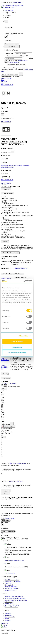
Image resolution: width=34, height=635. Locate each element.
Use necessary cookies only (17, 352)
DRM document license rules (18, 463)
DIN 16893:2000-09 (7, 85)
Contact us (8, 583)
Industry (5, 374)
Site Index (8, 620)
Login (6, 62)
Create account (9, 518)
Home (2, 80)
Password (19, 58)
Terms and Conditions (11, 607)
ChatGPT (5, 383)
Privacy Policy (9, 603)
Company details (10, 617)
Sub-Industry (6, 378)
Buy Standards (9, 10)
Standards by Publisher (11, 588)
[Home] (7, 7)
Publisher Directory (10, 590)
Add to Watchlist (6, 121)
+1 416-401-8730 (17, 2)
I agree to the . (12, 481)
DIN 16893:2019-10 (7, 180)
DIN (2, 83)
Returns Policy (9, 602)
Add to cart (7, 189)
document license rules (16, 481)
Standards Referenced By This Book (13, 274)
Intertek (7, 618)
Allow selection (17, 347)
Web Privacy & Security (12, 605)
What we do (8, 615)
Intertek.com (19, 5)
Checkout (6, 494)
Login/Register (11, 46)
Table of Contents (8, 193)
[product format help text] (12, 423)
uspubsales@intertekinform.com (14, 560)
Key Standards (9, 585)
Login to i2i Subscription (8, 5)
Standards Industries (11, 587)
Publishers (4, 81)
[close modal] (6, 37)
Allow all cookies (17, 341)
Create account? (14, 62)
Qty (2, 435)
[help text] (2, 114)
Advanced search (6, 78)
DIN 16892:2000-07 (5, 359)
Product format (5, 424)
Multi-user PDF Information (13, 581)
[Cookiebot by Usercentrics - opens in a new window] (24, 281)
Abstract (5, 241)
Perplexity (13, 383)
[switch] (29, 316)
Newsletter (8, 613)
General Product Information (11, 252)
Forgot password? (22, 60)
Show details (23, 336)
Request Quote (6, 520)
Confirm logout (15, 44)
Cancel (7, 44)
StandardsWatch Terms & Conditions (16, 600)
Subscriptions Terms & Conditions (15, 598)
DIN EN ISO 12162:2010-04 (5, 367)
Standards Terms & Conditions (14, 597)
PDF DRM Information (12, 580)
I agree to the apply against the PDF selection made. (15, 464)
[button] (4, 389)
